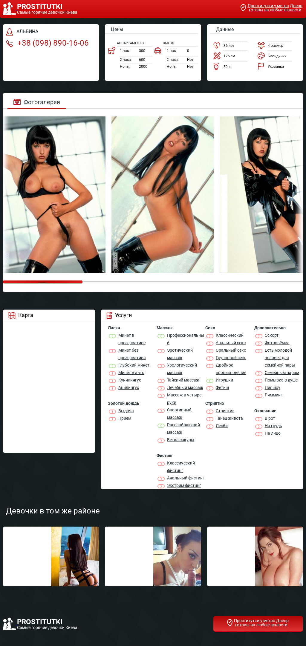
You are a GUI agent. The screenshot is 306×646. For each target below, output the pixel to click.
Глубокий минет (133, 365)
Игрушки (224, 380)
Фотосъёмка (277, 342)
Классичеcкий (230, 335)
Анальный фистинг (185, 478)
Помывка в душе (281, 380)
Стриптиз (225, 410)
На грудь (273, 425)
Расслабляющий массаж (183, 428)
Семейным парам (282, 372)
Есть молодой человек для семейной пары (280, 357)
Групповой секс (231, 357)
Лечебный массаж (185, 387)
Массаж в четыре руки (184, 399)
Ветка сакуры (180, 439)
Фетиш (222, 387)
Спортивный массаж (179, 413)
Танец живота (229, 418)
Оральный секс (231, 350)
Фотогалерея (42, 102)
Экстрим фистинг (184, 485)
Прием (124, 418)
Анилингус (128, 387)
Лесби (222, 425)
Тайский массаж (183, 380)
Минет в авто (131, 372)
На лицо (273, 433)
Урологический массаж (182, 369)
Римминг (273, 395)
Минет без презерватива (132, 354)
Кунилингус (129, 380)
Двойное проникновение (231, 369)
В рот (270, 418)
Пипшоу (272, 387)
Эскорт (272, 335)
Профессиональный (185, 339)
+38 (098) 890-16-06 (52, 43)
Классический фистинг (181, 467)
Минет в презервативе (132, 339)
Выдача (126, 410)
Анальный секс (231, 342)
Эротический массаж (180, 354)
